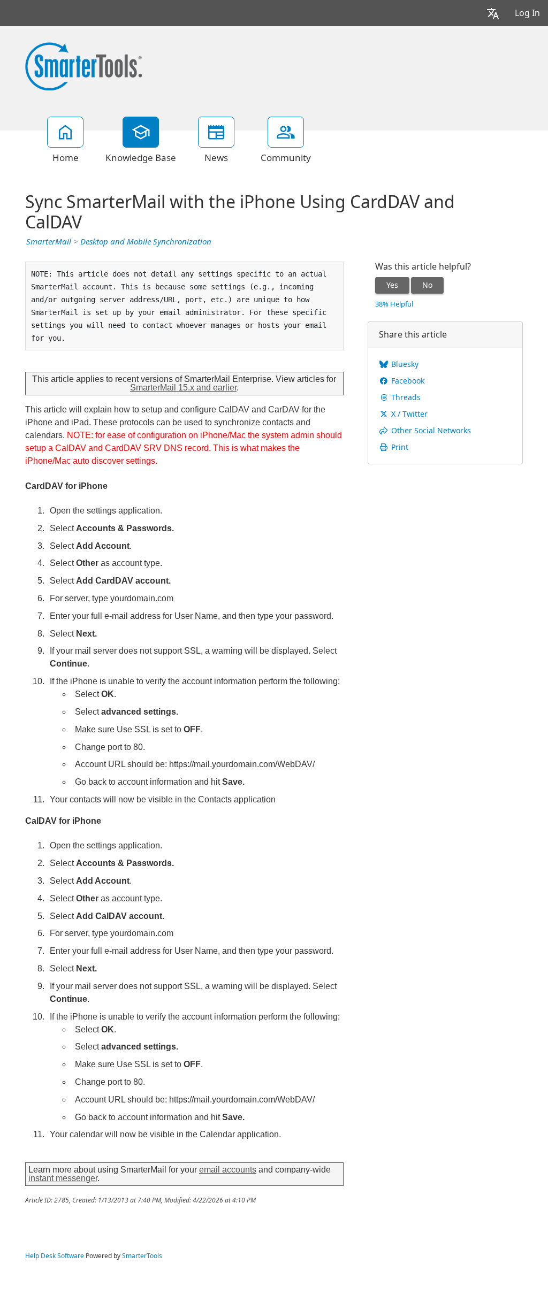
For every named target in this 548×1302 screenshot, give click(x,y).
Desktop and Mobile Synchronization (145, 242)
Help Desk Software (54, 1256)
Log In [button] (527, 13)
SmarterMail (48, 242)
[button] (493, 13)
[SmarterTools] (83, 65)
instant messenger (62, 1178)
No (427, 285)
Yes (392, 285)
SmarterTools (142, 1256)
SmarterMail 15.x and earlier (183, 387)
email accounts (227, 1169)
